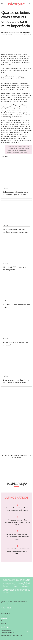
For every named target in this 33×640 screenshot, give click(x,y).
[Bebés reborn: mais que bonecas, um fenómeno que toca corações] (16, 174)
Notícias (5, 188)
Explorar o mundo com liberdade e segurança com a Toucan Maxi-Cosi (16, 381)
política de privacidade (16, 590)
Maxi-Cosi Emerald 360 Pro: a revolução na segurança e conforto (15, 230)
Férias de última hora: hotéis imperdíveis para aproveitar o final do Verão (17, 522)
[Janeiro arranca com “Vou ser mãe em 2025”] (16, 324)
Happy (9, 603)
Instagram (4, 623)
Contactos (4, 616)
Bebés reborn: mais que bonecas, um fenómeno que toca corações (15, 193)
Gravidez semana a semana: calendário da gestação (16, 484)
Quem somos (5, 611)
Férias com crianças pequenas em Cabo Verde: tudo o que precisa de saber (17, 536)
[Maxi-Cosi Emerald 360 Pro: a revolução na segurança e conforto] (16, 211)
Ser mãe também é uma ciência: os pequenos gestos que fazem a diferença (17, 551)
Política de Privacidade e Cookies (11, 635)
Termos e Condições (7, 632)
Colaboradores (5, 613)
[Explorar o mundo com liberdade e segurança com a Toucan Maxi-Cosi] (16, 362)
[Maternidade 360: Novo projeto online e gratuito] (16, 249)
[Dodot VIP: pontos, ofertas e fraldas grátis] (16, 287)
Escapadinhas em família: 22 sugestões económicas (16, 457)
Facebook (4, 621)
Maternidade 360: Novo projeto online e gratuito (14, 268)
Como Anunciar (6, 630)
